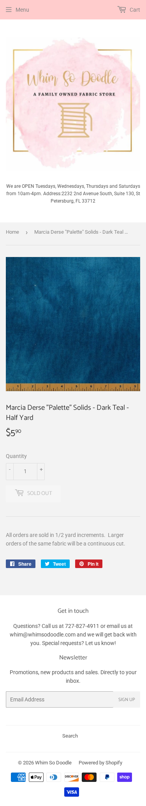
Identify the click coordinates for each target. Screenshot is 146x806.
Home (12, 232)
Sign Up (126, 699)
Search (70, 736)
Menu (22, 10)
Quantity (16, 456)
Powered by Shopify (100, 763)
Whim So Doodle (53, 763)
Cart (134, 10)
